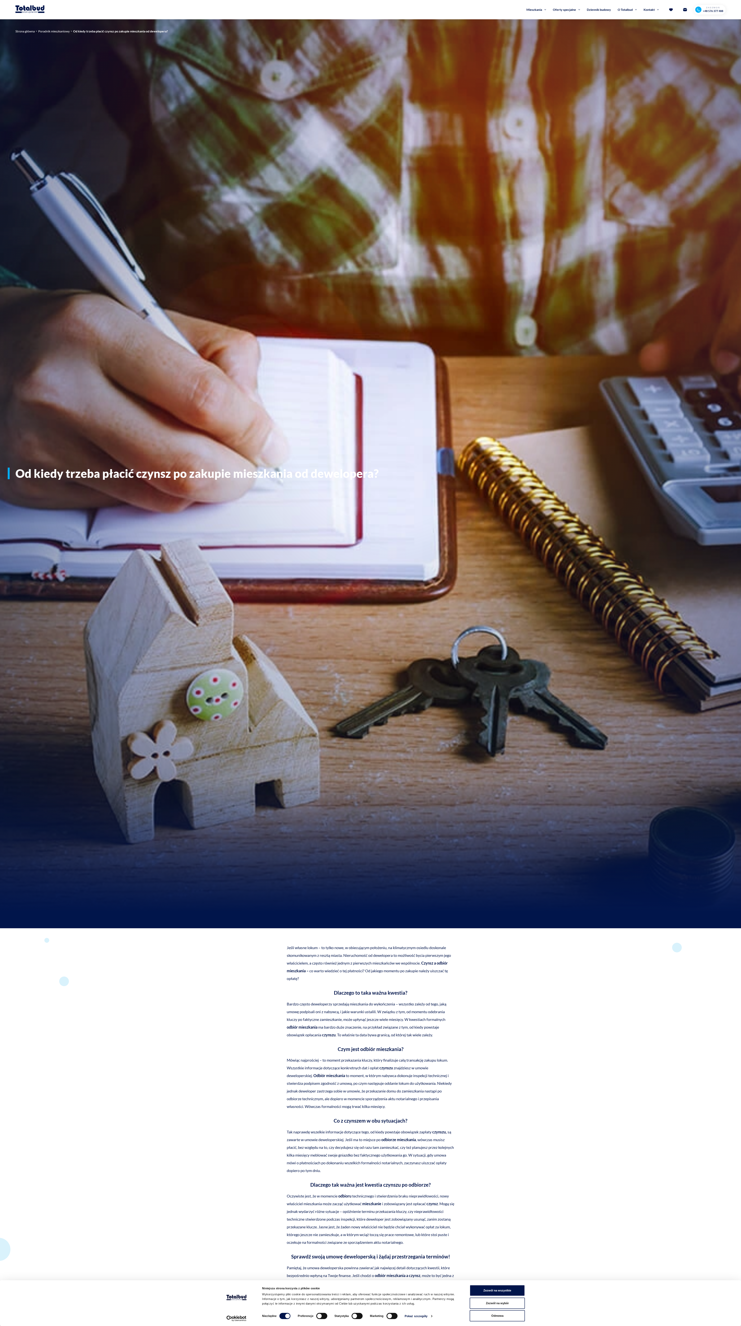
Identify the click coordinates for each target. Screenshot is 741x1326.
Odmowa (497, 1315)
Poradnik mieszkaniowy (54, 31)
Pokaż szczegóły (416, 1316)
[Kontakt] (685, 9)
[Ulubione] (671, 9)
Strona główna (25, 31)
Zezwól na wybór (497, 1303)
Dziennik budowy (599, 9)
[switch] (321, 1316)
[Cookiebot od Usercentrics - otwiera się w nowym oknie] (236, 1318)
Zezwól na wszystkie (497, 1290)
